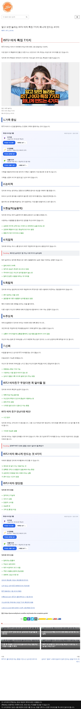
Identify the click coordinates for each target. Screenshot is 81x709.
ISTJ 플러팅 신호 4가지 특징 (11, 591)
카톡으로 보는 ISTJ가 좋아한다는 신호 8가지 (17, 597)
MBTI (3, 30)
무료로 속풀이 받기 (9, 165)
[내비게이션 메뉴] (77, 17)
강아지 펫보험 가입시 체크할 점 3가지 (14, 580)
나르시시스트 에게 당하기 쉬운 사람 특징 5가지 (18, 608)
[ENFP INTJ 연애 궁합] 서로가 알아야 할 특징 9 (26, 446)
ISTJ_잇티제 (9, 30)
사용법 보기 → (23, 165)
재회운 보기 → (21, 142)
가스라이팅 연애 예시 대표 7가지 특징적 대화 (17, 602)
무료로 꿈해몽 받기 (9, 154)
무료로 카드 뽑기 (9, 142)
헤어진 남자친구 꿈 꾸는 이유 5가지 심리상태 (26, 253)
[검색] (26, 17)
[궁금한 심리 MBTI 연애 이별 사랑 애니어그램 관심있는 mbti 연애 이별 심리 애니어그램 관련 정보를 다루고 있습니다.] (7, 7)
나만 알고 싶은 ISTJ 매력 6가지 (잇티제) (15, 586)
